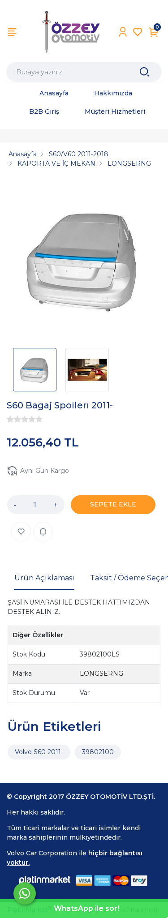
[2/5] (14, 419)
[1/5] (10, 419)
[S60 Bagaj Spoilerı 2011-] (84, 260)
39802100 (98, 752)
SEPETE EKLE (113, 504)
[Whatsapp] (24, 893)
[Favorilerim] (137, 32)
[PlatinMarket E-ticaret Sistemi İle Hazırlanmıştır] (44, 880)
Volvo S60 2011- (39, 752)
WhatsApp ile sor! (86, 908)
